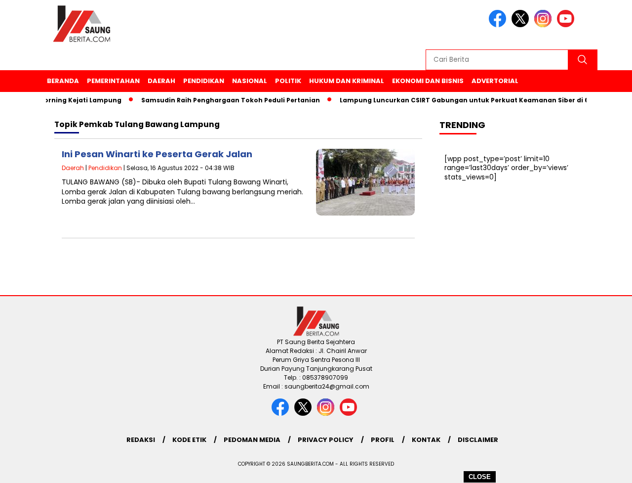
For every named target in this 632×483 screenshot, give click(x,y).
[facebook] (499, 25)
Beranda (63, 81)
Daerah (161, 81)
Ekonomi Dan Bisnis (428, 81)
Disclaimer (478, 439)
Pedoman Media (252, 439)
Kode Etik (189, 439)
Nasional (249, 81)
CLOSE (480, 477)
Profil (383, 439)
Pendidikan (203, 81)
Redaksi (140, 439)
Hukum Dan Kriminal (346, 81)
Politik (288, 81)
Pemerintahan (113, 81)
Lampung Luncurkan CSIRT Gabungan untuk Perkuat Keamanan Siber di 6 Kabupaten (478, 100)
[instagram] (544, 25)
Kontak (426, 439)
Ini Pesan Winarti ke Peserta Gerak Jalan (157, 154)
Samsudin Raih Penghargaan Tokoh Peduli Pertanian (225, 100)
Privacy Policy (326, 439)
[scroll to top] (605, 468)
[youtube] (567, 25)
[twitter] (522, 25)
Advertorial (495, 81)
